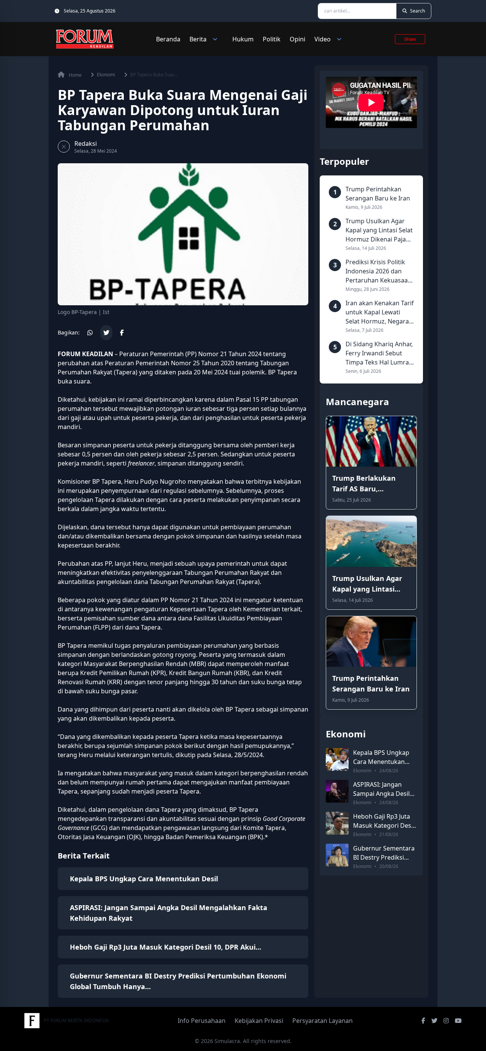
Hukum (243, 39)
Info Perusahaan (202, 1020)
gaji (76, 417)
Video (322, 39)
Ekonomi (106, 75)
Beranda (168, 39)
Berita (198, 39)
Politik (272, 39)
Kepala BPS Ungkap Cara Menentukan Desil (144, 878)
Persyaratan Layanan (322, 1020)
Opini (297, 39)
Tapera (126, 372)
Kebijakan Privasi (259, 1020)
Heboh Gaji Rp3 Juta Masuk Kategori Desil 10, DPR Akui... (165, 947)
